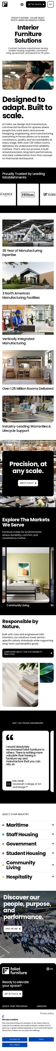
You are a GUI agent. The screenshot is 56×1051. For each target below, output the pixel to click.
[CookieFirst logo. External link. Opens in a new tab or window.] (3, 1016)
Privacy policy (47, 1013)
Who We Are (11, 928)
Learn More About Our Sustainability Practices (23, 653)
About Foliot (27, 483)
